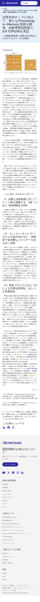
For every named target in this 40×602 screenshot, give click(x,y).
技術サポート (6, 553)
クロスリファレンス (8, 543)
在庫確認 (5, 560)
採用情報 (5, 487)
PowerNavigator (7, 536)
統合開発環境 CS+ (7, 520)
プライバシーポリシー (23, 585)
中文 (3, 576)
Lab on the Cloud (7, 540)
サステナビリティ (7, 497)
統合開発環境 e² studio (9, 517)
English (4, 573)
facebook (8, 427)
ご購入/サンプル (7, 556)
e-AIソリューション (25, 333)
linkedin (4, 427)
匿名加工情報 (6, 588)
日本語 (4, 580)
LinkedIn (22, 472)
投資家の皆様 (6, 491)
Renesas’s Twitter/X (8, 472)
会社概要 (5, 484)
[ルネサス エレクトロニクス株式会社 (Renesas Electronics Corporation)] (12, 3)
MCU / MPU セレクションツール (12, 527)
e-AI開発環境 (29, 357)
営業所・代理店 (7, 563)
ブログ (4, 504)
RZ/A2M (33, 364)
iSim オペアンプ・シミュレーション (13, 530)
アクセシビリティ (17, 588)
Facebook (13, 472)
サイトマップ (29, 588)
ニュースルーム (7, 494)
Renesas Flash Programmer (10, 524)
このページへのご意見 (9, 590)
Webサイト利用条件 (8, 585)
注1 (16, 97)
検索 (29, 3)
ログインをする (10, 464)
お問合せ (5, 500)
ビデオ (4, 507)
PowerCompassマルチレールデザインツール (16, 533)
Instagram (18, 472)
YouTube (3, 472)
